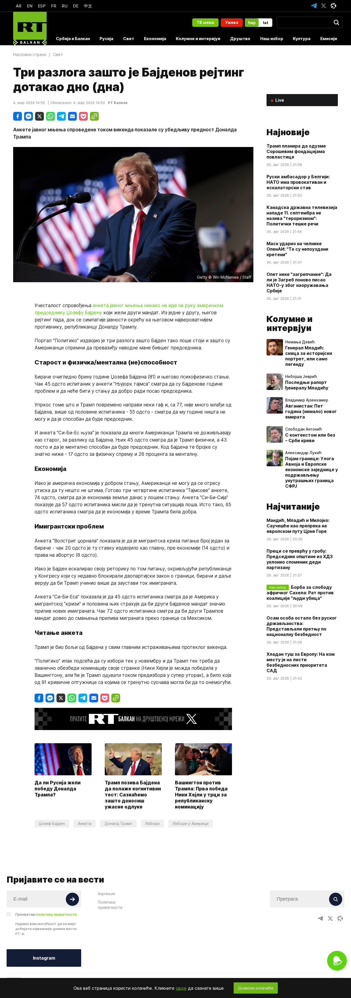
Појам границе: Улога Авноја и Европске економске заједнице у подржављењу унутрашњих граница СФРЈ (311, 472)
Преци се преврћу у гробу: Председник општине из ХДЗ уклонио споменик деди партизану (300, 559)
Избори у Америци (190, 823)
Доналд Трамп (118, 823)
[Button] (72, 899)
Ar (18, 6)
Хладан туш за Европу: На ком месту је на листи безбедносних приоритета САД (301, 662)
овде (181, 988)
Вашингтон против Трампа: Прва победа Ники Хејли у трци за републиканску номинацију (201, 795)
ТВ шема (205, 22)
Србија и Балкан (73, 38)
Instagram (44, 958)
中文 (88, 6)
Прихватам (46, 914)
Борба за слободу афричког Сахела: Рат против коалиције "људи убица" (300, 592)
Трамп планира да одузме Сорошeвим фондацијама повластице (296, 151)
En (29, 6)
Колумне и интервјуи (198, 38)
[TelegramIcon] (313, 5)
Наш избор (271, 38)
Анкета (84, 823)
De (75, 6)
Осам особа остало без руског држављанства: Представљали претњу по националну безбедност (302, 626)
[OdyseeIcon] (333, 5)
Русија (106, 38)
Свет (128, 38)
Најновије (288, 132)
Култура (301, 38)
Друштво (240, 38)
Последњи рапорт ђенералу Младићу (306, 385)
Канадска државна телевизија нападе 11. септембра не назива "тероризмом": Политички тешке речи (302, 216)
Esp (42, 6)
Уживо (231, 22)
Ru (64, 6)
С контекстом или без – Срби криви (310, 437)
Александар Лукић (303, 453)
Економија (155, 38)
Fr (53, 6)
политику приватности (56, 914)
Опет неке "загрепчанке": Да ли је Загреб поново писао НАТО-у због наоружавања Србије (299, 282)
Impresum (106, 893)
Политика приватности (110, 905)
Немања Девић (300, 342)
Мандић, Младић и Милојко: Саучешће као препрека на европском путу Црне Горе (298, 526)
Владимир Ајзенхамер (306, 400)
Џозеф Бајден (52, 823)
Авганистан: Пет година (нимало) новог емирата (311, 411)
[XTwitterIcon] (323, 5)
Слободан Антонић (303, 429)
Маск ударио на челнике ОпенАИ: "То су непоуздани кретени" (297, 249)
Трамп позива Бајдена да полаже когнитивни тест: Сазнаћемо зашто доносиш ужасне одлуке (133, 795)
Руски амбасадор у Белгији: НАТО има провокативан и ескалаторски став (298, 182)
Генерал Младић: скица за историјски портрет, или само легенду (308, 356)
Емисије (328, 38)
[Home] (30, 28)
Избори (152, 823)
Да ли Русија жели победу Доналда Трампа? (58, 789)
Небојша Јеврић (301, 376)
